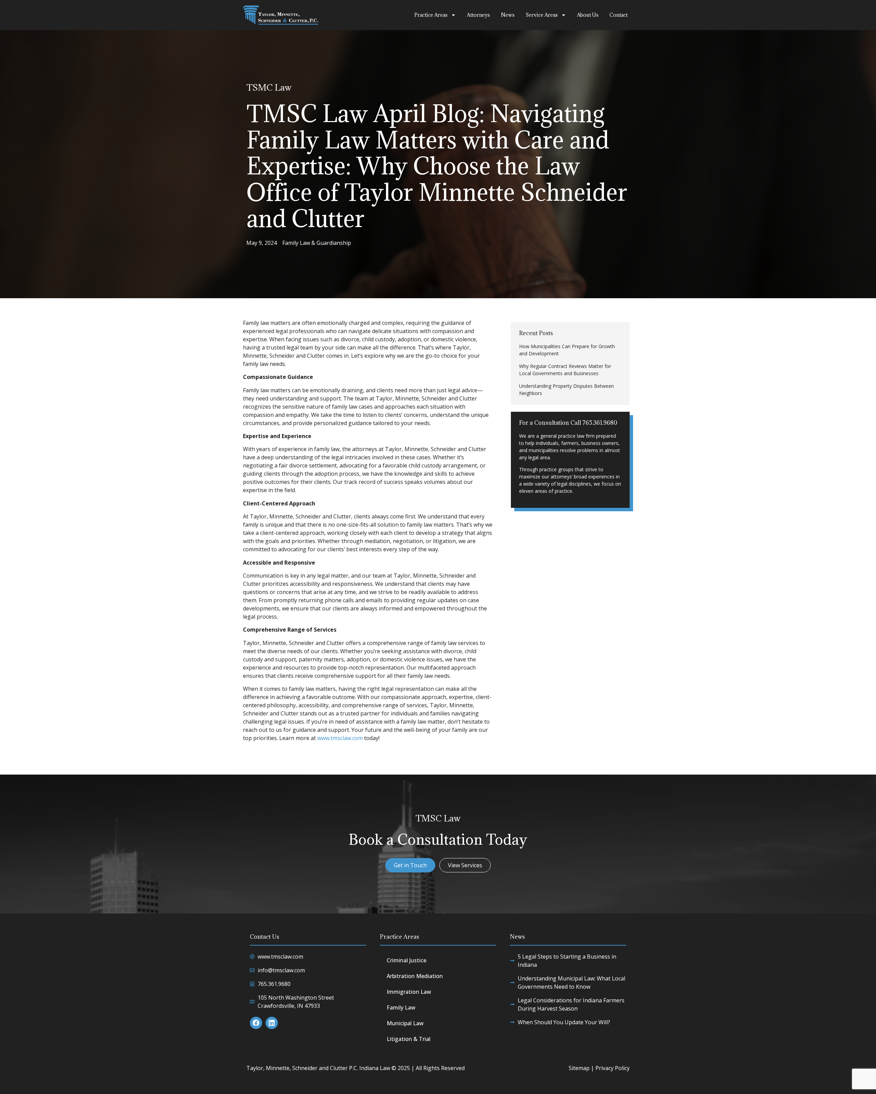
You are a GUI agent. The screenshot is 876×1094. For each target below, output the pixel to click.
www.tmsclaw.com (340, 738)
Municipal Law (405, 1023)
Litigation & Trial (408, 1039)
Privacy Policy (612, 1068)
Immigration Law (409, 992)
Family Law (401, 1007)
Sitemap (579, 1068)
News (508, 15)
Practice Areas (431, 15)
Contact (618, 15)
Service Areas (542, 15)
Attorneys (478, 15)
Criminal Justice (406, 960)
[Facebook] (256, 1023)
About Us (587, 15)
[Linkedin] (272, 1023)
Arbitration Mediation (415, 976)
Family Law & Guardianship (316, 243)
